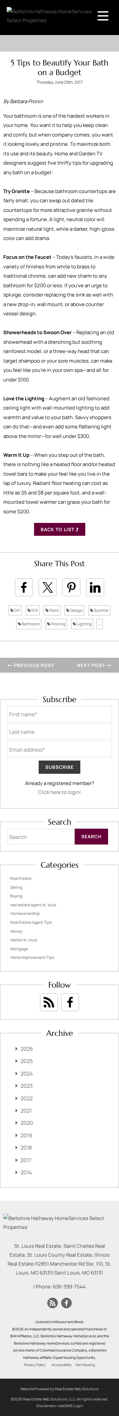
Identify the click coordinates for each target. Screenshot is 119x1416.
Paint (54, 610)
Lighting (84, 624)
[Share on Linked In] (95, 587)
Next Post (91, 665)
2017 (25, 1160)
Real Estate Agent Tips (31, 922)
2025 (26, 1061)
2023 (26, 1085)
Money (16, 931)
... (99, 624)
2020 (26, 1122)
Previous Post (33, 665)
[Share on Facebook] (24, 587)
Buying (16, 896)
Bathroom (30, 624)
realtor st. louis (23, 940)
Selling (16, 887)
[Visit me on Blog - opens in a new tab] (49, 1002)
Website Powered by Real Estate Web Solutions (59, 1388)
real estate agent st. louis (33, 905)
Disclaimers (46, 1405)
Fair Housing (85, 1364)
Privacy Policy (35, 1364)
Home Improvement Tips (32, 957)
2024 (26, 1073)
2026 (26, 1048)
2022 (26, 1098)
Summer (101, 610)
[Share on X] (48, 587)
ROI (34, 610)
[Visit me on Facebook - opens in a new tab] (70, 1002)
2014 (26, 1172)
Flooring (57, 624)
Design (76, 610)
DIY (17, 610)
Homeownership (25, 913)
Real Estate (20, 878)
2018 (26, 1147)
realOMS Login (70, 1405)
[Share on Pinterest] (71, 587)
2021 (26, 1110)
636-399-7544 (69, 1286)
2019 (26, 1135)
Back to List (58, 529)
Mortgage (19, 949)
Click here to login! (59, 792)
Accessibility (62, 1364)
